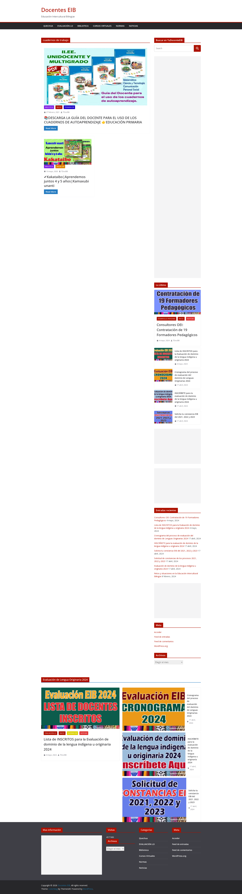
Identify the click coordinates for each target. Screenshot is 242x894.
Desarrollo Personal (166, 319)
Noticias (133, 26)
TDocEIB (66, 112)
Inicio (59, 107)
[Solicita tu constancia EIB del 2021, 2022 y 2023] (163, 417)
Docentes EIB (58, 10)
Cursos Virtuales (102, 26)
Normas (120, 26)
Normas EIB (72, 733)
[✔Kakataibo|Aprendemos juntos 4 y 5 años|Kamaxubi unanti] (67, 151)
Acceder (157, 632)
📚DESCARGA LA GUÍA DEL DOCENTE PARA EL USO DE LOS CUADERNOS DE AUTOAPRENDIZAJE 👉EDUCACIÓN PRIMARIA (93, 119)
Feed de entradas (162, 636)
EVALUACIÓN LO (65, 26)
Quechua (48, 26)
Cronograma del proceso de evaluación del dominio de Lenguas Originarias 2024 (186, 376)
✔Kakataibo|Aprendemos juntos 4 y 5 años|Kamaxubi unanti (66, 181)
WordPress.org (161, 646)
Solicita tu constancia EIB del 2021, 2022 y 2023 (186, 415)
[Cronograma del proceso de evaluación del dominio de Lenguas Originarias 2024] (163, 378)
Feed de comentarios (164, 641)
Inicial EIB (60, 166)
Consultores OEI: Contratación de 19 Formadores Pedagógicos (177, 329)
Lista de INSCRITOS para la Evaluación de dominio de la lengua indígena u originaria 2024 (186, 355)
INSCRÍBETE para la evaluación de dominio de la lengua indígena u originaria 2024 (186, 397)
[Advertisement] (177, 167)
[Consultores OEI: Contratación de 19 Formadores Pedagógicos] (177, 302)
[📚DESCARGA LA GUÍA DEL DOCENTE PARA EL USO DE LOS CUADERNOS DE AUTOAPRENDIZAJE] (95, 76)
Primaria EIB (69, 107)
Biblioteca (83, 26)
